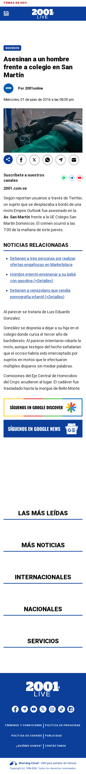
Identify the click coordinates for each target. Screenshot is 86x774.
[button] (21, 160)
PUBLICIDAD (53, 735)
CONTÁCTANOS (55, 745)
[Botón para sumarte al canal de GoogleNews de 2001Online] (43, 428)
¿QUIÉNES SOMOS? (29, 745)
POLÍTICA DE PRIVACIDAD (62, 725)
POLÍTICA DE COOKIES (26, 735)
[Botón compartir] (8, 160)
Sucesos (12, 48)
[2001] (43, 14)
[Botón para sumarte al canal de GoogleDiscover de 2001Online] (43, 407)
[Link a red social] (15, 709)
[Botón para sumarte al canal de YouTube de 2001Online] (79, 178)
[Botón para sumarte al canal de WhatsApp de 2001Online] (64, 178)
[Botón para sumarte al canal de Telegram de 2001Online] (72, 178)
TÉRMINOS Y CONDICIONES (23, 725)
